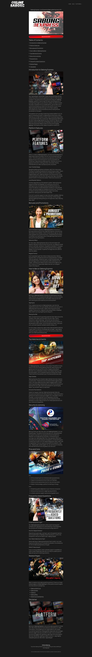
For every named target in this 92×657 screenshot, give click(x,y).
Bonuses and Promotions (36, 48)
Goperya (33, 592)
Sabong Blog (34, 594)
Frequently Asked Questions (37, 61)
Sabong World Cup (36, 588)
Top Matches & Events (36, 53)
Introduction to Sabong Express (38, 43)
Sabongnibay (34, 590)
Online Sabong (46, 645)
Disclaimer (33, 67)
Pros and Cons (33, 59)
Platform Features (34, 45)
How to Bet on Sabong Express (38, 51)
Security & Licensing (35, 56)
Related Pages (34, 64)
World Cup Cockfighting (37, 596)
